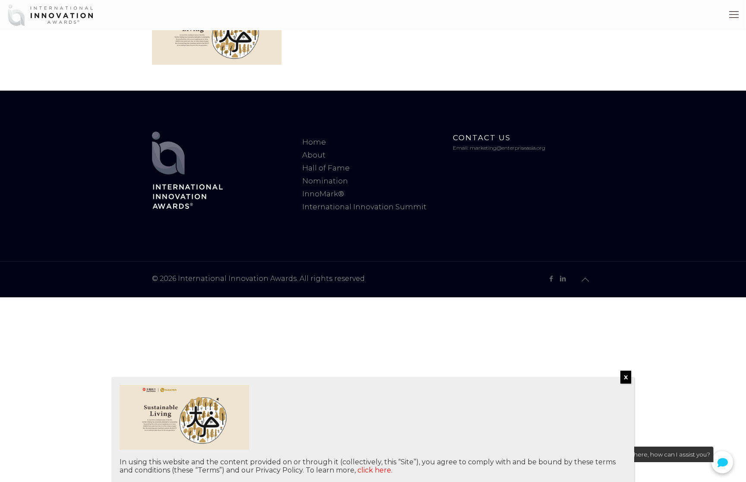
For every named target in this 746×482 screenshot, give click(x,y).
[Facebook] (551, 278)
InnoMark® (323, 193)
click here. (374, 470)
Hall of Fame (326, 168)
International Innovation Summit (364, 206)
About (314, 155)
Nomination (325, 180)
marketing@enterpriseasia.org (507, 148)
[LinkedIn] (562, 278)
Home (314, 142)
